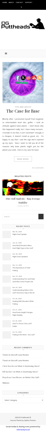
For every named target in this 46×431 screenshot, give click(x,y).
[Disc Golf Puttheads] (23, 23)
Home (4, 2)
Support (28, 2)
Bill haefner (7, 372)
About (11, 2)
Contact (19, 2)
